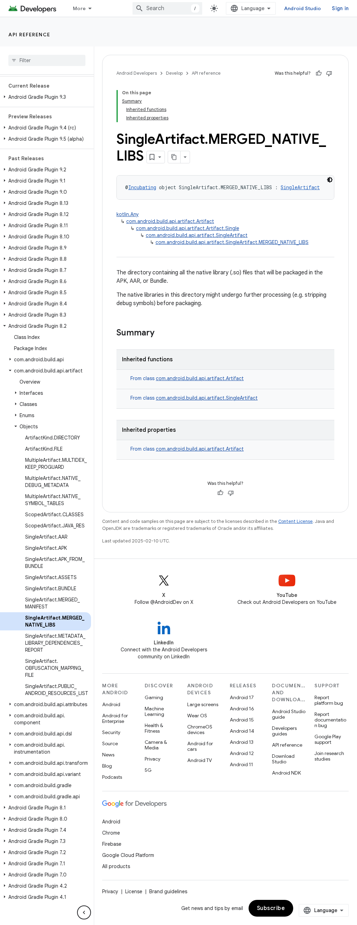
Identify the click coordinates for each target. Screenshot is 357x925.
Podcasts (112, 777)
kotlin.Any (127, 214)
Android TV (199, 760)
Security (111, 732)
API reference (29, 34)
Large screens (202, 704)
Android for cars (200, 746)
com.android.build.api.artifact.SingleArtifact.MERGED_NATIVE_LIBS (232, 242)
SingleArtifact (300, 187)
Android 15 (242, 720)
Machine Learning (154, 711)
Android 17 (242, 697)
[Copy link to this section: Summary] (161, 333)
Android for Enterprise (115, 718)
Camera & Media (156, 745)
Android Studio (302, 8)
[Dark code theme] (330, 180)
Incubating (142, 187)
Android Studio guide (288, 714)
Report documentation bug (330, 719)
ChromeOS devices (199, 729)
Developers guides (284, 731)
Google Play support (327, 739)
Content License (295, 521)
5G (148, 770)
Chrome (111, 833)
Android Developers (136, 73)
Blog (107, 766)
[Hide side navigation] (84, 912)
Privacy (152, 759)
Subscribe (271, 908)
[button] (45, 97)
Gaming (154, 697)
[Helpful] (318, 73)
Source (110, 743)
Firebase (111, 844)
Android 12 (242, 753)
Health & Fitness (154, 728)
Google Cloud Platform (128, 855)
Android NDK (286, 773)
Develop (174, 73)
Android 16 (242, 708)
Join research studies (329, 756)
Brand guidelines (168, 891)
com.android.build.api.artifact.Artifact (170, 221)
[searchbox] (46, 60)
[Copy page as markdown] (174, 157)
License (133, 891)
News (108, 755)
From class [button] (187, 378)
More (79, 8)
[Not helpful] (329, 73)
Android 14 (242, 731)
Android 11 (241, 764)
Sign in (340, 8)
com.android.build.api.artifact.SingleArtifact (197, 235)
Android (111, 704)
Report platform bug (328, 700)
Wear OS (197, 715)
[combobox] (167, 8)
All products (116, 866)
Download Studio (283, 759)
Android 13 (241, 742)
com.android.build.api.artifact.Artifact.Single (187, 228)
